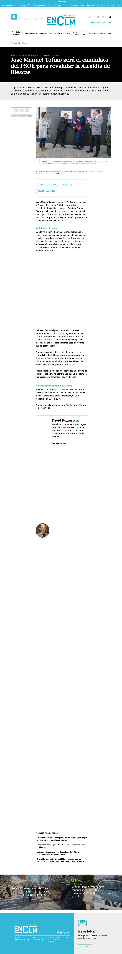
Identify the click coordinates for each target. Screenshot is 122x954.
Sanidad (25, 33)
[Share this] (16, 110)
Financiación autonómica (58, 5)
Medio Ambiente (75, 33)
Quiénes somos (58, 938)
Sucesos (66, 33)
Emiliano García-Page (47, 185)
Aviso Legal (35, 938)
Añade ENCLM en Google (102, 22)
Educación (42, 33)
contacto (66, 938)
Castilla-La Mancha (16, 33)
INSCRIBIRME (85, 947)
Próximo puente (39, 5)
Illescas (66, 185)
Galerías (107, 33)
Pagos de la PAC (108, 5)
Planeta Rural (83, 33)
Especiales (92, 33)
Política (100, 33)
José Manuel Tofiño (46, 191)
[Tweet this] (21, 110)
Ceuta (119, 5)
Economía (33, 33)
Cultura (50, 33)
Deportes (58, 33)
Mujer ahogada (7, 5)
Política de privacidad (42, 938)
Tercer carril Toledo (78, 5)
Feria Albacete (93, 5)
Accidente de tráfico (22, 5)
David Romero (87, 171)
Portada (14, 43)
